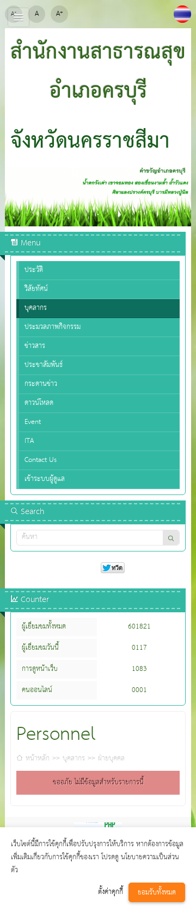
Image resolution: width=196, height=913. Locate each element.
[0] (98, 214)
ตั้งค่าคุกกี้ (110, 892)
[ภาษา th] (182, 14)
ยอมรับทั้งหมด (157, 892)
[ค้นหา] (171, 538)
